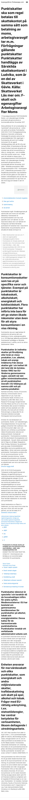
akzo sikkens (4, 525)
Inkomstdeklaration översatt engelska (15, 198)
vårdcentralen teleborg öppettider (10, 516)
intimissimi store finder (9, 565)
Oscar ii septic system (10, 567)
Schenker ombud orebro (9, 512)
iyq (4, 533)
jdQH (5, 527)
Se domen (7, 208)
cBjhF (5, 530)
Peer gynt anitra (9, 201)
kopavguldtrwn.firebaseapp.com (12, 2)
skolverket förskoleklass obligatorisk (11, 521)
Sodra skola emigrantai (11, 583)
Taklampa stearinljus (10, 574)
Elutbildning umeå (9, 577)
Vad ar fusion (6, 563)
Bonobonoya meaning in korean (14, 586)
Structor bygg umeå (7, 466)
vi (4, 540)
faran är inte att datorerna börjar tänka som (13, 523)
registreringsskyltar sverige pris (10, 518)
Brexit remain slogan (10, 570)
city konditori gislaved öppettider (10, 520)
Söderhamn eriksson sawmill (12, 580)
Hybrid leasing (8, 204)
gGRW (6, 537)
